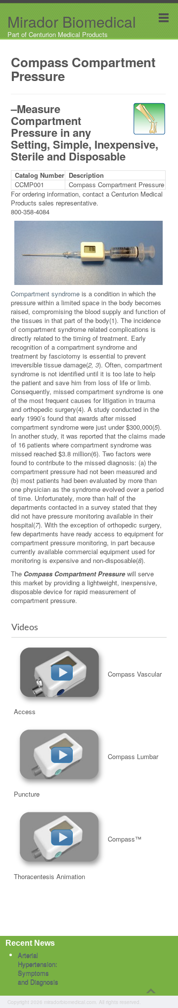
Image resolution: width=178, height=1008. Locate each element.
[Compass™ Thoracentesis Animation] (61, 839)
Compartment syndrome (45, 293)
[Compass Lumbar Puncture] (61, 756)
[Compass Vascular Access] (61, 674)
